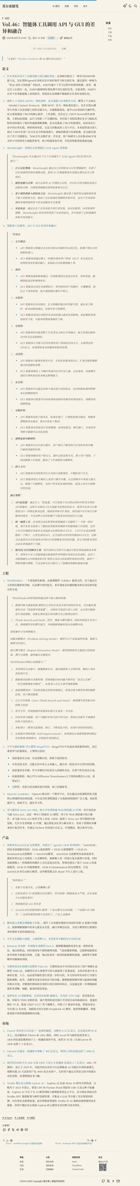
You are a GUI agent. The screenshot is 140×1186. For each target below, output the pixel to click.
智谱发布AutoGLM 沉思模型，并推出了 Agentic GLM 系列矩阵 (43, 845)
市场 (110, 39)
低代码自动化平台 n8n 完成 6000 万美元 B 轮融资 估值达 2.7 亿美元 (45, 1062)
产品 (110, 36)
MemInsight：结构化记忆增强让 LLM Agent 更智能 (37, 148)
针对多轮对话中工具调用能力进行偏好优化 (31, 76)
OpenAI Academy (18, 794)
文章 (67, 6)
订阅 (64, 48)
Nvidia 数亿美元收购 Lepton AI (25, 1083)
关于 (85, 6)
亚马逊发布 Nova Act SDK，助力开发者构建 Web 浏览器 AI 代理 (44, 810)
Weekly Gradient (28, 58)
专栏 (76, 6)
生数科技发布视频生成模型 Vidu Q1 (27, 966)
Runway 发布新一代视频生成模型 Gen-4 (30, 946)
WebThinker (14, 580)
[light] (130, 6)
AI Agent (8, 1117)
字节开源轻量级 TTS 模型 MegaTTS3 (28, 746)
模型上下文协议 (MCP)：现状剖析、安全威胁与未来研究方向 (41, 101)
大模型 (32, 1117)
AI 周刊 (56, 6)
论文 (110, 28)
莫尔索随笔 (10, 6)
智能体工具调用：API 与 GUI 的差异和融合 (31, 225)
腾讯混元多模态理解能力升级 (23, 922)
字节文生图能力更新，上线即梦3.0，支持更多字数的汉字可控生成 (44, 938)
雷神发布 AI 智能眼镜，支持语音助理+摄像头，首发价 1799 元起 (43, 995)
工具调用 (20, 1117)
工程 (110, 32)
